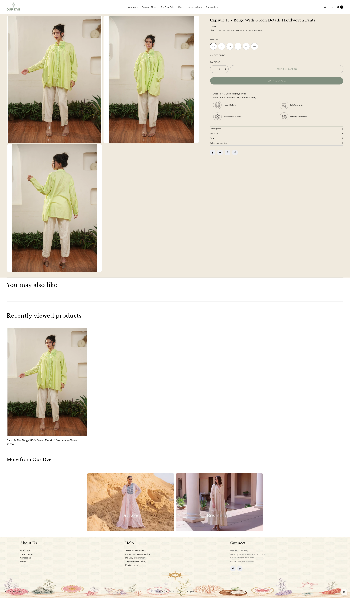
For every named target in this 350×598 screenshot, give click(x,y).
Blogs (23, 561)
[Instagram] (240, 568)
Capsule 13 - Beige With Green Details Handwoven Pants (42, 440)
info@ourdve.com (245, 557)
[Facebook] (233, 568)
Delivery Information (135, 558)
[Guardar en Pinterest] (227, 152)
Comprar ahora (277, 81)
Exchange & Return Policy (137, 554)
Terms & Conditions (134, 550)
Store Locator (26, 554)
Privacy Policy (132, 565)
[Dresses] (130, 502)
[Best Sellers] (219, 502)
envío (214, 30)
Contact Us (25, 558)
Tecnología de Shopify (183, 591)
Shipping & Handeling (135, 561)
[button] (134, 7)
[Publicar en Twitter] (220, 152)
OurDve (168, 591)
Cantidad (215, 62)
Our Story (25, 550)
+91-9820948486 (246, 561)
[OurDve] (13, 6)
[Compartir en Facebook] (212, 152)
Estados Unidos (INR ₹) (14, 591)
